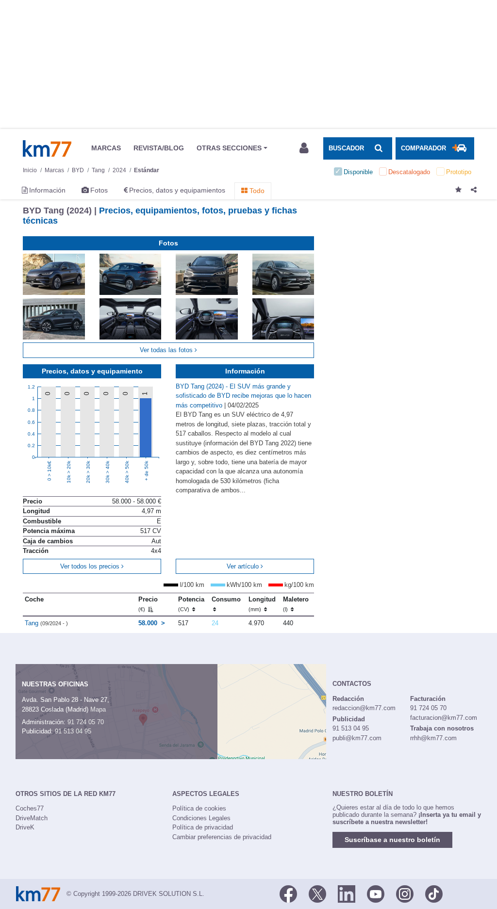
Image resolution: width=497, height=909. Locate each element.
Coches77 (30, 808)
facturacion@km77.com (443, 717)
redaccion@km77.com (364, 708)
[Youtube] (375, 893)
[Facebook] (288, 893)
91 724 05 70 (85, 722)
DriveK (25, 827)
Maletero (296, 604)
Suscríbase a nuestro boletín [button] (392, 840)
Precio (148, 604)
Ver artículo (244, 566)
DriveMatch (32, 818)
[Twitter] (317, 893)
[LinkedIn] (346, 893)
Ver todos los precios (90, 566)
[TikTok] (434, 893)
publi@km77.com (356, 738)
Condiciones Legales (201, 818)
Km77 (47, 148)
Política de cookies (199, 808)
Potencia (191, 604)
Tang (46, 623)
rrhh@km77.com (433, 738)
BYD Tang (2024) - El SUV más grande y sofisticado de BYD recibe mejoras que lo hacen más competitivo (243, 396)
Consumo (226, 599)
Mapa (98, 709)
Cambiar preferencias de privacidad (221, 837)
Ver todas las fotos (167, 350)
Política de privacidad (202, 827)
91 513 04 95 (73, 731)
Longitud (262, 604)
